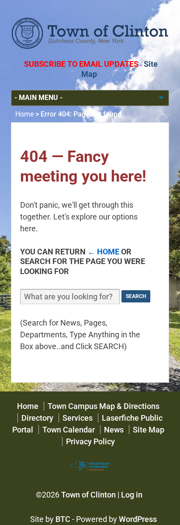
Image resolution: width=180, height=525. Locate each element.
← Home (103, 251)
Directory (37, 417)
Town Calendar (68, 429)
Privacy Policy (90, 441)
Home (24, 114)
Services (77, 417)
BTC (62, 519)
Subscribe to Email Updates (81, 64)
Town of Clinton (88, 494)
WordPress (138, 519)
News (114, 429)
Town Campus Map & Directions (103, 406)
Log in (131, 494)
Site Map (148, 429)
